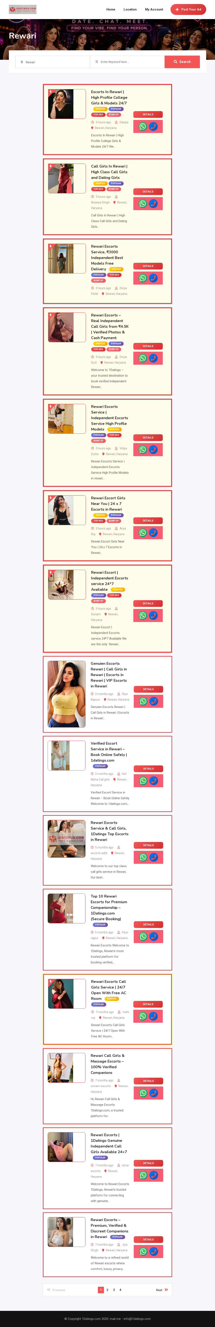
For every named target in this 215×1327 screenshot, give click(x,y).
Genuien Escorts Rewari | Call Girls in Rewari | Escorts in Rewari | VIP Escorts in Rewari (109, 675)
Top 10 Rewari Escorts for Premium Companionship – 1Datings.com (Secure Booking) (109, 907)
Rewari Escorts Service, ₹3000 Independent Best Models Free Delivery (107, 258)
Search (185, 62)
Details (148, 114)
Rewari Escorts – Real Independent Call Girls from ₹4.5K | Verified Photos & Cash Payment (110, 326)
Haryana (111, 128)
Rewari (99, 128)
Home (110, 9)
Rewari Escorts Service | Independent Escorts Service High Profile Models (109, 418)
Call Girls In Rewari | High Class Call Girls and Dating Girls (109, 172)
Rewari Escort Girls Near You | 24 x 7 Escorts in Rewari (108, 504)
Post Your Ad (191, 9)
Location (130, 9)
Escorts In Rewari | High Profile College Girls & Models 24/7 (109, 97)
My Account (154, 9)
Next (159, 1290)
